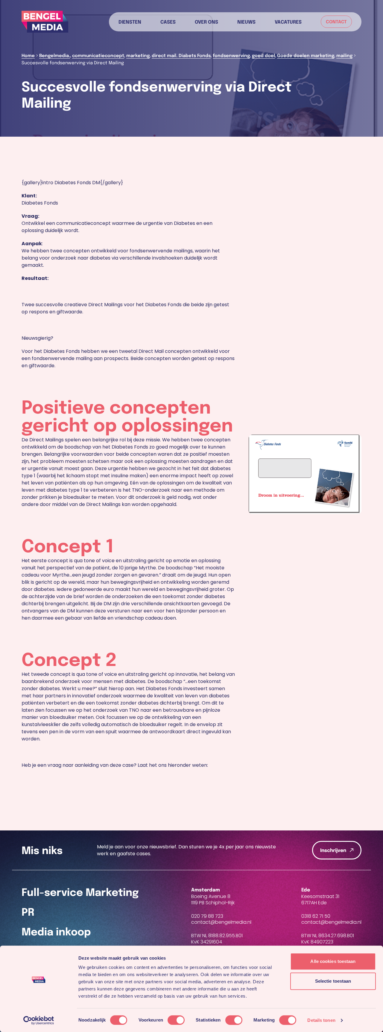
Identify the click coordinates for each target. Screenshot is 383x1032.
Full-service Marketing (80, 893)
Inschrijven (333, 850)
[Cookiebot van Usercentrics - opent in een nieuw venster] (39, 1020)
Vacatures (288, 22)
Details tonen (321, 1020)
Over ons (206, 22)
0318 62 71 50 (315, 916)
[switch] (176, 1020)
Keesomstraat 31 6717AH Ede (320, 899)
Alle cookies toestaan (332, 961)
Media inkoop (56, 932)
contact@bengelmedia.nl (221, 922)
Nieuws (246, 22)
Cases (168, 22)
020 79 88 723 (207, 916)
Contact (336, 22)
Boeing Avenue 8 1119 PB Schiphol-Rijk (213, 899)
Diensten (129, 22)
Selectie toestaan (333, 981)
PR (28, 913)
